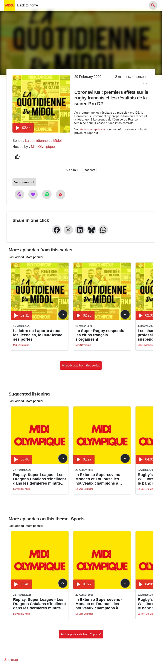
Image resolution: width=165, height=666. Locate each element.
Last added (16, 257)
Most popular (34, 257)
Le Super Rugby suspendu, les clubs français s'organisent (100, 335)
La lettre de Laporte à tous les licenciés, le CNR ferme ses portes (37, 335)
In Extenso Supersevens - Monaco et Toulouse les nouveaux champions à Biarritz (98, 479)
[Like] (17, 156)
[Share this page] (145, 83)
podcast (89, 170)
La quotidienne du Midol (43, 140)
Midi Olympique (43, 146)
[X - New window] (68, 230)
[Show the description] (62, 314)
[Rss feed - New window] (60, 194)
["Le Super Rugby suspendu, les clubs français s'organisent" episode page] (102, 319)
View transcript (24, 182)
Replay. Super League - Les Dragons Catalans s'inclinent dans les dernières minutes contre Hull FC (39, 479)
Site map (11, 659)
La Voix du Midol (21, 489)
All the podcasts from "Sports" (81, 634)
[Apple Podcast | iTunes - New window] (19, 194)
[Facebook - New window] (56, 230)
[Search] (153, 5)
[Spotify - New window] (47, 194)
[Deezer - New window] (33, 194)
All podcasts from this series (81, 365)
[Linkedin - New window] (80, 230)
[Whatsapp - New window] (103, 230)
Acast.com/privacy (92, 129)
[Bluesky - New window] (91, 230)
